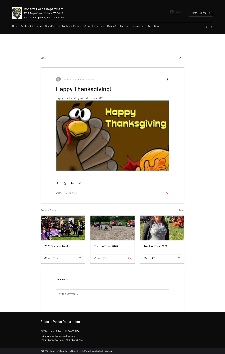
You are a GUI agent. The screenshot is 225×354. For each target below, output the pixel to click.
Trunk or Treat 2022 (156, 246)
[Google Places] (206, 26)
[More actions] (167, 79)
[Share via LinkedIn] (72, 183)
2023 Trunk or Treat (56, 246)
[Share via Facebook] (57, 183)
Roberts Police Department (44, 9)
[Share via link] (79, 183)
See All (181, 210)
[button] (180, 58)
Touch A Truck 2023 (106, 246)
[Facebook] (211, 26)
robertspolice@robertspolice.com (58, 335)
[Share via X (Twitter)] (64, 183)
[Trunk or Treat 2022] (162, 228)
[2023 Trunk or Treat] (63, 228)
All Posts (44, 58)
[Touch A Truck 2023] (112, 228)
